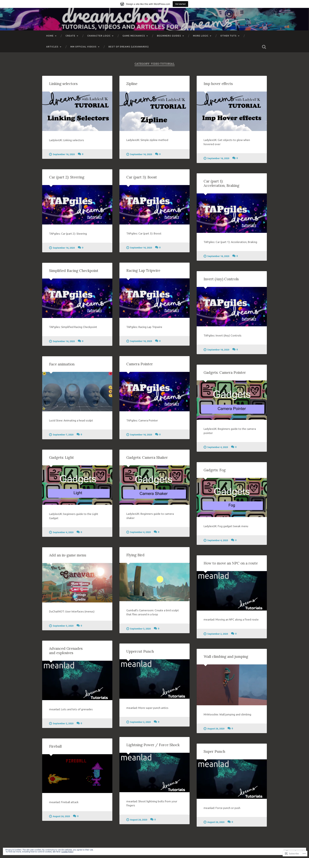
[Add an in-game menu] (77, 582)
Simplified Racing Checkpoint (73, 270)
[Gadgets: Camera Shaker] (154, 485)
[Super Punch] (232, 779)
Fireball (55, 746)
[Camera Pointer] (154, 391)
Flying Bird (135, 555)
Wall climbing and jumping (226, 656)
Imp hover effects (218, 83)
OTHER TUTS (228, 35)
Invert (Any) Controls (221, 279)
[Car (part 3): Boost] (154, 204)
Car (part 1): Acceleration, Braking (221, 183)
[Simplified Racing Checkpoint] (77, 298)
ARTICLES (52, 46)
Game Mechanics (133, 35)
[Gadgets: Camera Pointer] (232, 400)
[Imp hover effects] (232, 111)
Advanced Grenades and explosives (66, 650)
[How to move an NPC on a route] (232, 591)
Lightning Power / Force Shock (153, 744)
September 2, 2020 (217, 634)
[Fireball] (77, 773)
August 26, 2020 (215, 728)
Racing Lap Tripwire (143, 270)
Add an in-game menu (67, 555)
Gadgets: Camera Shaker (147, 457)
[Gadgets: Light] (77, 485)
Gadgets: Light (61, 457)
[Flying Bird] (154, 582)
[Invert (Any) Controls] (232, 306)
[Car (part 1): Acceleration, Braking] (232, 213)
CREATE (70, 35)
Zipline (131, 83)
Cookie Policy (67, 852)
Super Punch (214, 751)
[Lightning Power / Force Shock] (154, 772)
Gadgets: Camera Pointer (225, 372)
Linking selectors (63, 83)
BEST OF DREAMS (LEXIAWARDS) (128, 46)
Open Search (264, 46)
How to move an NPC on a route (231, 563)
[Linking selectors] (77, 111)
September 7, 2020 (63, 434)
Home (50, 35)
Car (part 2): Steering (66, 177)
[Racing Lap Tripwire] (154, 298)
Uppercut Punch (140, 651)
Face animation (62, 364)
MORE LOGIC (200, 35)
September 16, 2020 (64, 154)
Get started (180, 4)
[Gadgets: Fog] (232, 497)
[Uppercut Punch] (154, 679)
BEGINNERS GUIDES (169, 35)
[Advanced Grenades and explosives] (77, 680)
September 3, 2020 (140, 628)
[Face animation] (77, 391)
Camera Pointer (139, 364)
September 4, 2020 (217, 447)
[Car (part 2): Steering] (77, 204)
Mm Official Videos (83, 46)
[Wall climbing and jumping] (232, 684)
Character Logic (99, 35)
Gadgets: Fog (215, 470)
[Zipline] (154, 111)
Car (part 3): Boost (141, 177)
